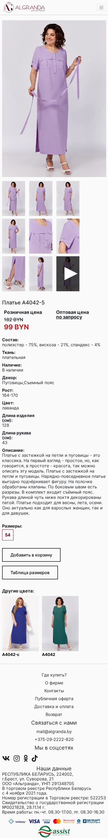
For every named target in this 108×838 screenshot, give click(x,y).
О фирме (54, 682)
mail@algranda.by (54, 731)
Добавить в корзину (31, 555)
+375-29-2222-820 (54, 739)
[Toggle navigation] (101, 7)
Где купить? (54, 675)
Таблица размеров (30, 572)
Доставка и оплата (54, 706)
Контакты (54, 690)
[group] (54, 98)
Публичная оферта (54, 698)
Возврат (54, 714)
